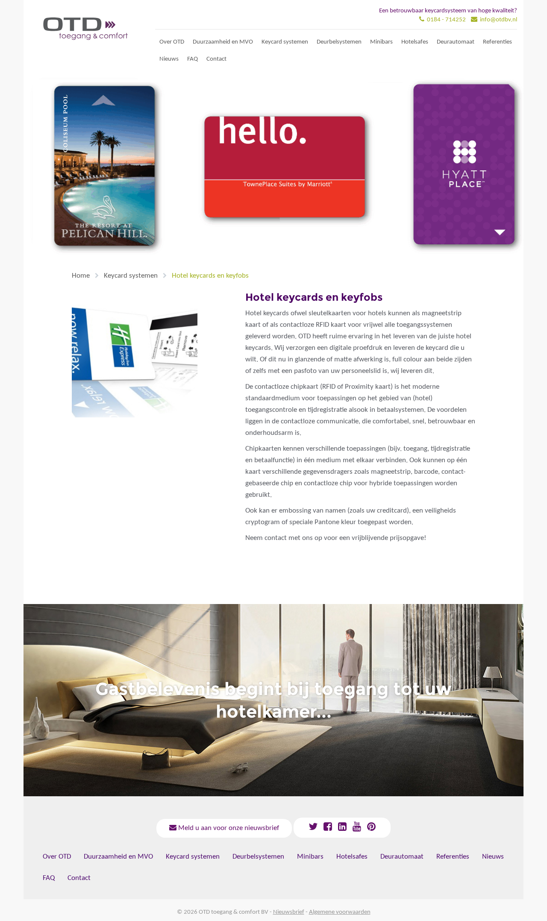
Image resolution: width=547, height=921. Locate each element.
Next (34, 170)
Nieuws (169, 59)
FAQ (192, 59)
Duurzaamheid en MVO (223, 42)
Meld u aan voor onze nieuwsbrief (227, 828)
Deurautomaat (455, 42)
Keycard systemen (285, 42)
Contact (216, 59)
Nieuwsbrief (288, 912)
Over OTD (171, 42)
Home (81, 275)
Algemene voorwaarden (340, 912)
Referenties (497, 42)
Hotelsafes (414, 42)
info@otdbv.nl (498, 20)
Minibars (381, 42)
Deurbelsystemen (339, 42)
